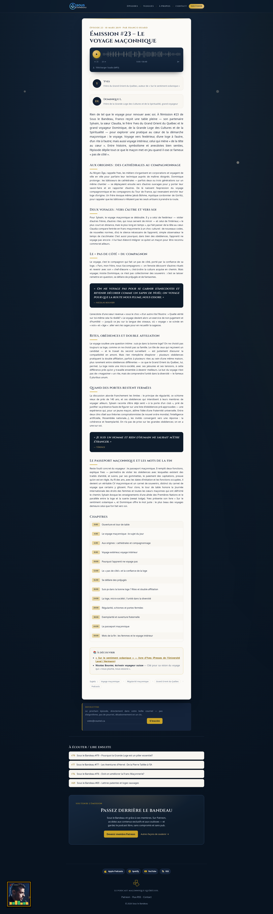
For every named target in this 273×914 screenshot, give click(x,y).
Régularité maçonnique (138, 681)
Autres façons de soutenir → (155, 834)
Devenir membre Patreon (121, 834)
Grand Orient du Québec (167, 681)
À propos (164, 6)
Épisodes (132, 6)
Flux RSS (136, 897)
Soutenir (196, 6)
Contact (181, 6)
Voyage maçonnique (110, 681)
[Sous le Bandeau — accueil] (78, 6)
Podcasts (96, 686)
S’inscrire (155, 721)
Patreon (125, 897)
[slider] (141, 54)
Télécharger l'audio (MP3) (107, 67)
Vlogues (148, 6)
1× (178, 62)
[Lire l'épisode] (97, 54)
